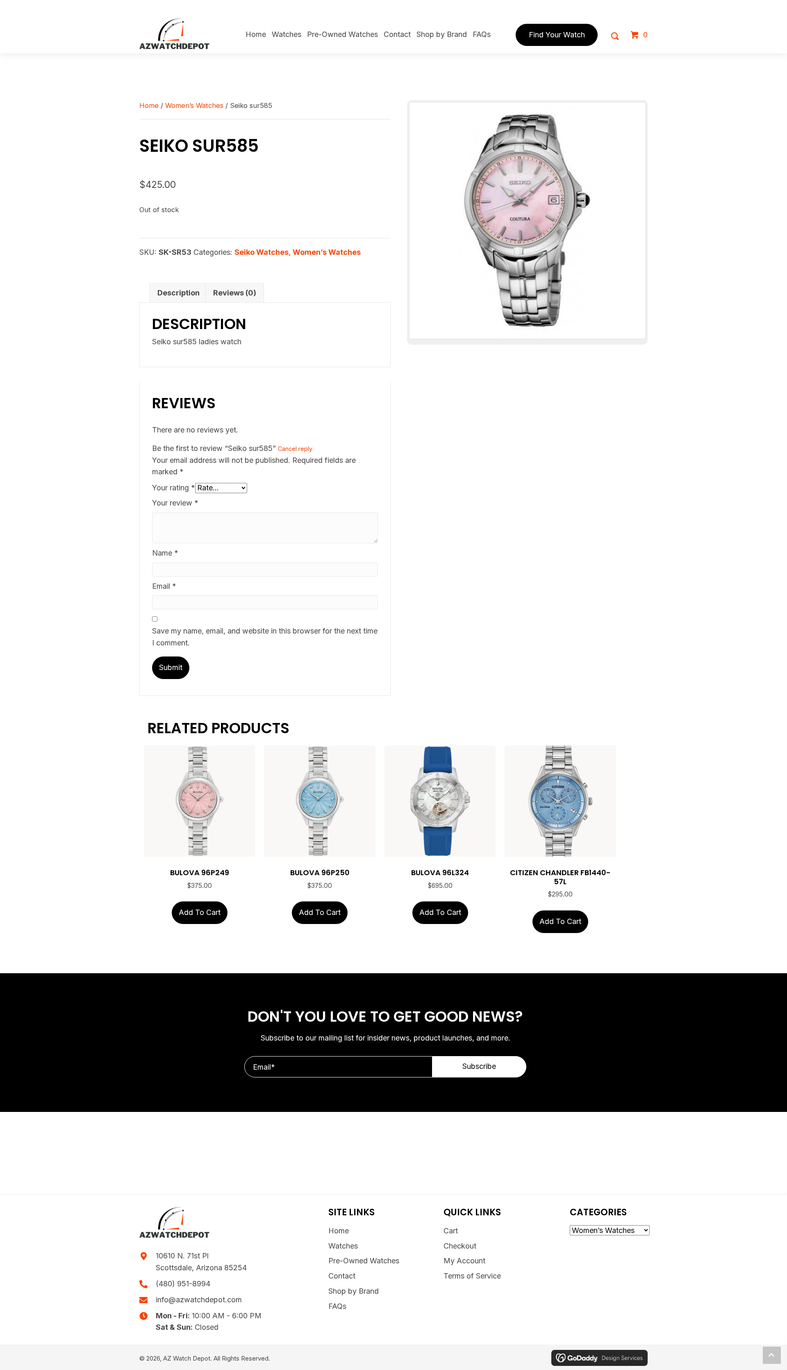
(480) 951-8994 (183, 1283)
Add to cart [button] (200, 912)
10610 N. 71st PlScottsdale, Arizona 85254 (201, 1261)
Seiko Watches (261, 252)
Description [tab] (178, 292)
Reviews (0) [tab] (234, 292)
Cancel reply (295, 448)
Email (164, 586)
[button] (479, 1066)
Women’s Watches (194, 105)
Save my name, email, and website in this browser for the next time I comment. (265, 637)
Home (149, 105)
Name (165, 553)
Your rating (173, 487)
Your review (175, 503)
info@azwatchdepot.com (199, 1299)
